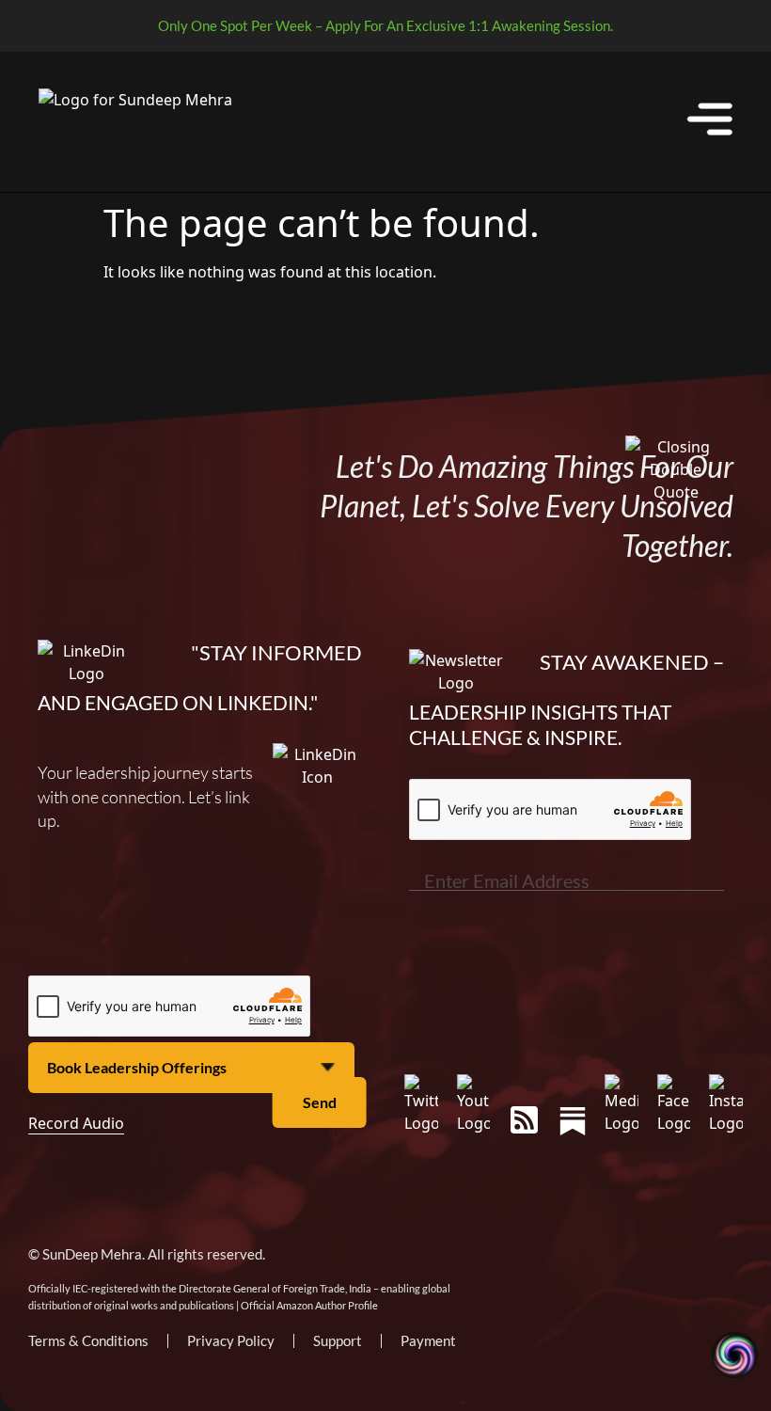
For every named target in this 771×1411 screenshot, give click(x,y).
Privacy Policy (231, 1340)
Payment (428, 1340)
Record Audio (76, 1123)
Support (337, 1340)
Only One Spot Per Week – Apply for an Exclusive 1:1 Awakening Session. (385, 25)
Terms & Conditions (88, 1340)
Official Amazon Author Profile (309, 1305)
